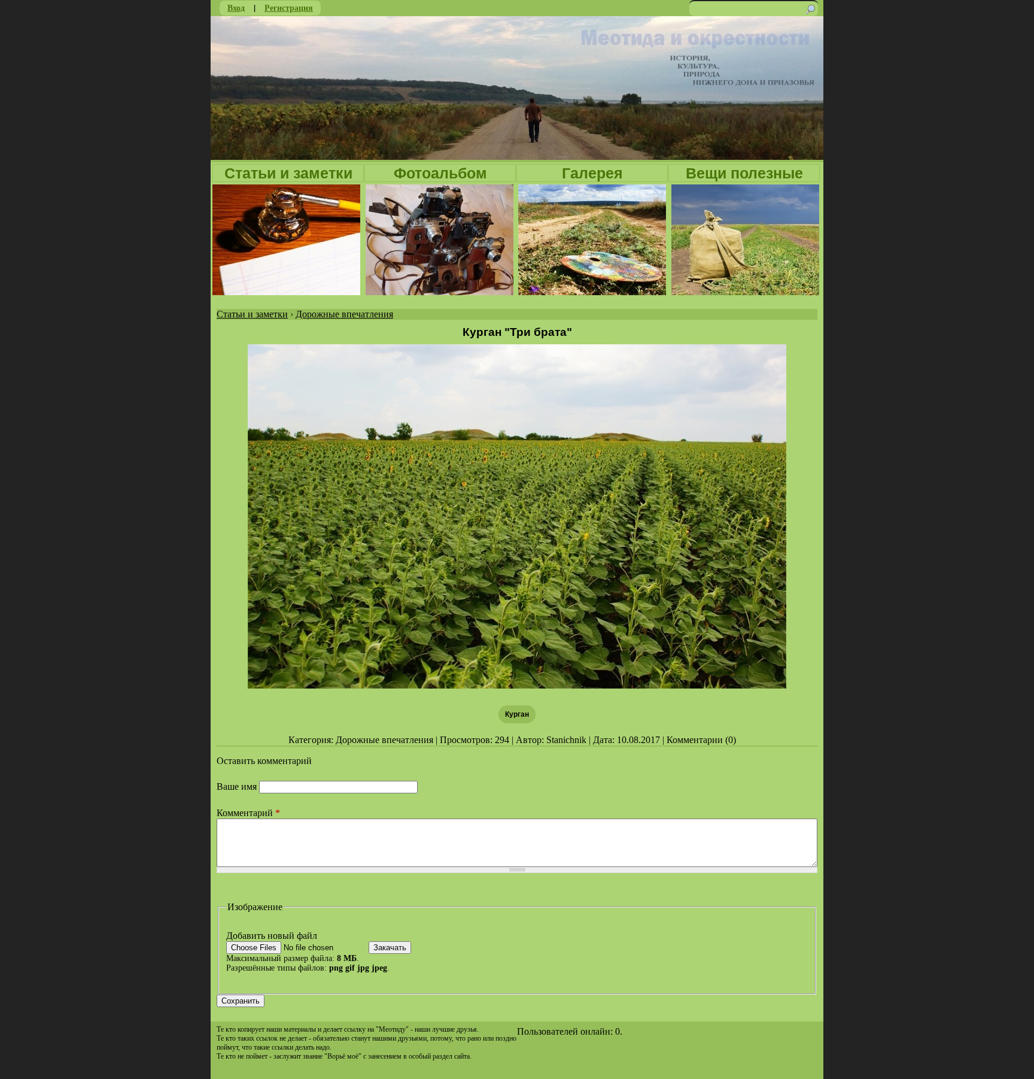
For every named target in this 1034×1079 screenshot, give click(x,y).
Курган (517, 714)
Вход (236, 7)
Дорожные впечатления (344, 314)
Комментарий (248, 813)
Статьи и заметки (288, 173)
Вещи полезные (744, 173)
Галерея (592, 173)
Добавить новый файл (271, 936)
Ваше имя (238, 786)
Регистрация (288, 7)
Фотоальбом (440, 173)
